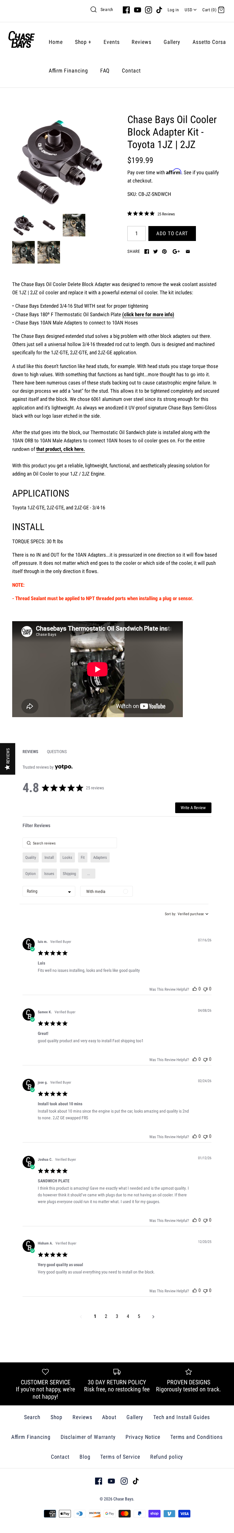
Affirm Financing (68, 70)
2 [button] (106, 1316)
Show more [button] (88, 874)
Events (111, 42)
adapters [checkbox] (100, 857)
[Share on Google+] (176, 251)
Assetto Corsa (209, 42)
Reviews (141, 42)
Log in (173, 9)
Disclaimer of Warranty (88, 1437)
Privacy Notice (143, 1437)
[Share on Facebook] (146, 251)
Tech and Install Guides (181, 1417)
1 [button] (95, 1316)
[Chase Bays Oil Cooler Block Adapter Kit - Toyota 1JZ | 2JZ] (59, 160)
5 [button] (139, 1316)
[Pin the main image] (164, 251)
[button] (195, 989)
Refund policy (166, 1456)
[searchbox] (70, 842)
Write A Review (193, 807)
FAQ (105, 70)
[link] (151, 213)
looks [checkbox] (67, 857)
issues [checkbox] (49, 873)
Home (56, 42)
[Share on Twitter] (155, 251)
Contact (131, 70)
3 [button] (117, 1316)
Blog (85, 1456)
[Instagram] (148, 9)
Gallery (172, 42)
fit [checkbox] (83, 857)
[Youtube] (137, 9)
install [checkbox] (49, 857)
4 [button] (128, 1316)
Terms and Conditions (196, 1437)
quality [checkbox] (30, 857)
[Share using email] (188, 251)
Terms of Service (120, 1456)
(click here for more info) (148, 314)
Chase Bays (123, 1498)
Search (107, 9)
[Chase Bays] (21, 42)
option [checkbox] (30, 873)
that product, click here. (60, 449)
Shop (83, 42)
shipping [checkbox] (69, 873)
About (109, 1417)
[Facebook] (126, 9)
